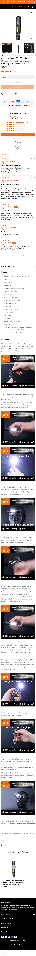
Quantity (3, 77)
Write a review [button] (18, 135)
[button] (5, 72)
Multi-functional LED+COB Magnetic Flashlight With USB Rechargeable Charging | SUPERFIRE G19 (13, 882)
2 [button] (15, 255)
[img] (5, 159)
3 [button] (18, 255)
